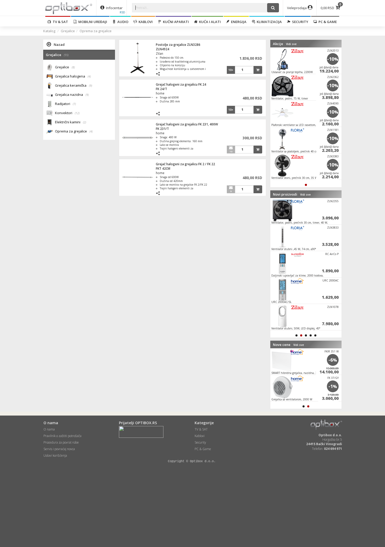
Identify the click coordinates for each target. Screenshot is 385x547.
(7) (74, 104)
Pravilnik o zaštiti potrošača (62, 436)
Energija (237, 21)
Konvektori (67, 112)
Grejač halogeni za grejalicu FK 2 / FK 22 (185, 164)
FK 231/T (162, 128)
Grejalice (68, 31)
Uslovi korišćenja (55, 455)
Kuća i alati (209, 21)
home (160, 93)
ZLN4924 (162, 49)
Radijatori (65, 103)
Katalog (49, 31)
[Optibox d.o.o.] (68, 8)
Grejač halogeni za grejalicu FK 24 (181, 84)
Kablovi (145, 21)
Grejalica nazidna (72, 94)
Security (299, 21)
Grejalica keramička (73, 85)
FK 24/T (161, 89)
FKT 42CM (163, 168)
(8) (73, 67)
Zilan (159, 53)
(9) (90, 85)
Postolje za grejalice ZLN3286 (178, 44)
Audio (122, 21)
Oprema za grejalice (96, 31)
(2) (84, 122)
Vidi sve (291, 44)
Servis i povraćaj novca (59, 449)
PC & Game (327, 21)
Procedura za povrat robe (61, 442)
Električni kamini (70, 122)
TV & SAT (59, 21)
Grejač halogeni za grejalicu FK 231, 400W (187, 124)
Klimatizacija (268, 21)
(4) (89, 76)
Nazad (59, 44)
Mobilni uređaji (92, 21)
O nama (49, 429)
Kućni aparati (175, 21)
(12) (77, 113)
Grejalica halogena (73, 76)
